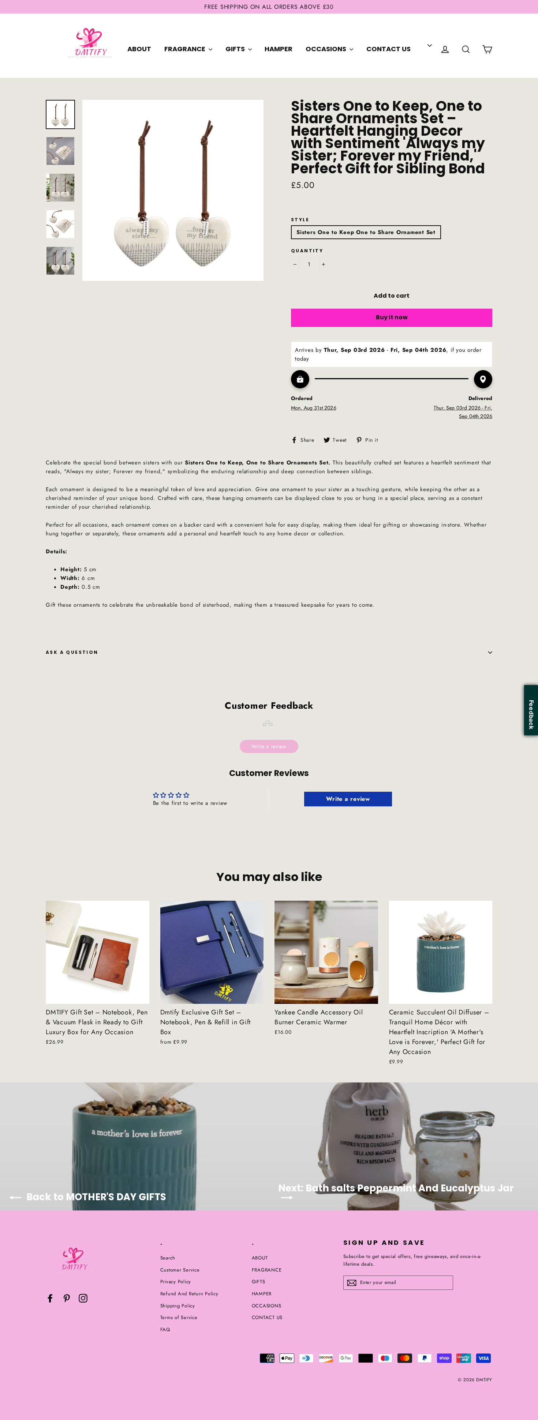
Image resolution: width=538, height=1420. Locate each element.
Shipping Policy (177, 1305)
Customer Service (180, 1269)
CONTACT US (388, 48)
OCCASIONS (327, 48)
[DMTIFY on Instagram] (83, 1298)
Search (168, 1257)
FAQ (165, 1329)
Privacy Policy (175, 1281)
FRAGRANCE (185, 48)
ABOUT (139, 48)
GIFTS (235, 48)
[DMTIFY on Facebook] (50, 1298)
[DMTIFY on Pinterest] (66, 1298)
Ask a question (72, 652)
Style (300, 220)
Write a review (269, 746)
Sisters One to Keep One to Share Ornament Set (366, 232)
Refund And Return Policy (189, 1293)
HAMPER (278, 48)
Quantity (307, 251)
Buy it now (392, 317)
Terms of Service (179, 1317)
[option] (173, 190)
